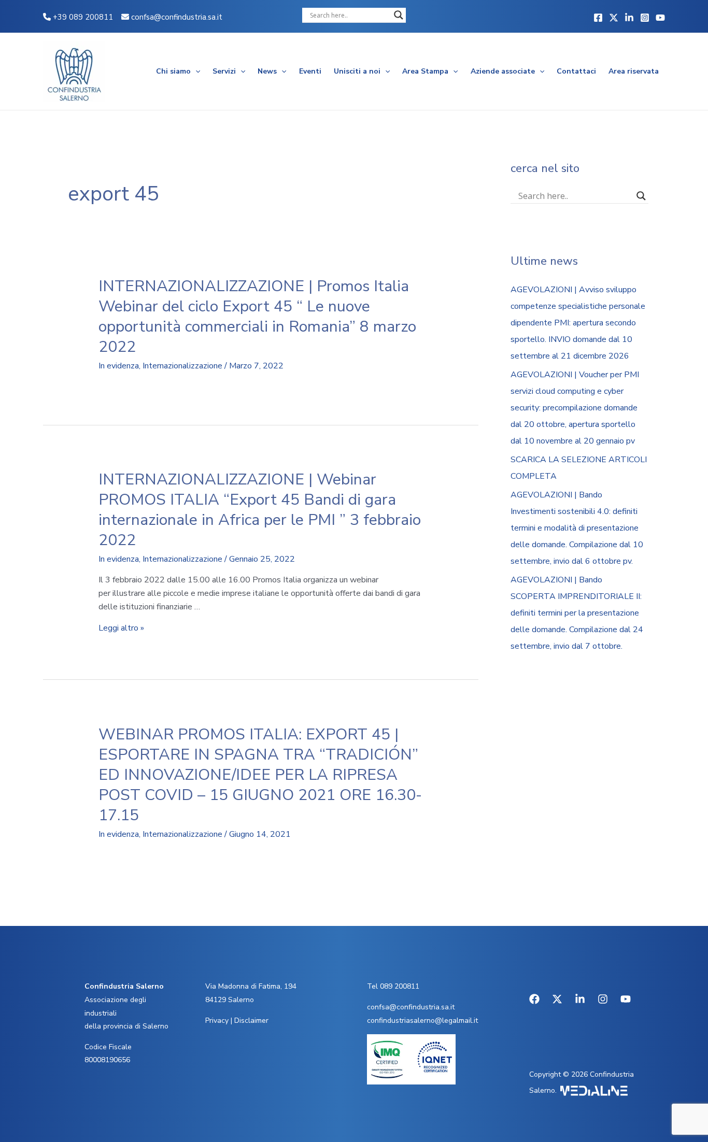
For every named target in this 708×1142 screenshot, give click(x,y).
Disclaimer (251, 1020)
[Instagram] (644, 17)
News (267, 71)
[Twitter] (613, 17)
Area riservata (633, 71)
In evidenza (118, 366)
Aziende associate (503, 71)
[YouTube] (660, 17)
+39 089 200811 (82, 17)
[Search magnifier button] (398, 15)
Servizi (224, 71)
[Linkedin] (629, 17)
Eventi (310, 71)
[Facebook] (598, 17)
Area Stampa (425, 71)
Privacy (217, 1020)
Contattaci (576, 71)
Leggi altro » (121, 628)
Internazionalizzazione (182, 366)
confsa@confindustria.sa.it (176, 17)
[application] (195, 71)
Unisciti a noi (357, 71)
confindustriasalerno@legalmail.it (422, 1020)
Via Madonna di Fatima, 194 (250, 986)
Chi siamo (173, 71)
